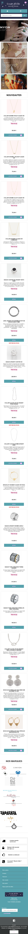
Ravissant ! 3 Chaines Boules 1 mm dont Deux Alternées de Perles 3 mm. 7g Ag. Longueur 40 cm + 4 (14, 407)
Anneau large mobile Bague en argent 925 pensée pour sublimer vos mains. (14, 611)
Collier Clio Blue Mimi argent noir (14, 444)
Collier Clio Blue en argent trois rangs (14, 403)
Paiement (5, 876)
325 (14, 335)
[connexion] (20, 11)
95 (14, 130)
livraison (4, 873)
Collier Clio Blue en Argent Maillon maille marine (14, 649)
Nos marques (14, 761)
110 (14, 541)
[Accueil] (14, 5)
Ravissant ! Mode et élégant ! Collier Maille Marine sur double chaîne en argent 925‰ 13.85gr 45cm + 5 (14, 653)
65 (14, 500)
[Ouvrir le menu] (2, 2)
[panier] (25, 2)
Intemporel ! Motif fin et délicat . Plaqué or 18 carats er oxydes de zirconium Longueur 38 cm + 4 (14, 243)
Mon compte (5, 880)
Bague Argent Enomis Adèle (14, 526)
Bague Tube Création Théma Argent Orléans (14, 608)
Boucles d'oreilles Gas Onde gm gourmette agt (14, 690)
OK (14, 932)
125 (14, 705)
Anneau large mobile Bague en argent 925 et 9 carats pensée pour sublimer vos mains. (14, 571)
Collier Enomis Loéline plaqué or (14, 157)
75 (14, 171)
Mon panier (5, 883)
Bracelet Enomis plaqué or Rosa (14, 484)
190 (14, 623)
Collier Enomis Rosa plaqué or (14, 115)
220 (14, 376)
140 (14, 294)
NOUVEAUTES (14, 95)
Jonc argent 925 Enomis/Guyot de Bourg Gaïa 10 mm (14, 321)
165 (14, 746)
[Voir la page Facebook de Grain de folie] (14, 920)
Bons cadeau (5, 870)
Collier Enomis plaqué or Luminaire (14, 239)
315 (14, 582)
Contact (14, 925)
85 (14, 253)
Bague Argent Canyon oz (14, 361)
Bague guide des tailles (8, 886)
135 (14, 664)
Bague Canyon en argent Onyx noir (14, 280)
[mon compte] (7, 11)
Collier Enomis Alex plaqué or (14, 197)
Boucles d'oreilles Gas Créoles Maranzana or (14, 731)
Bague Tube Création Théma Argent (14, 567)
